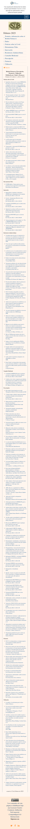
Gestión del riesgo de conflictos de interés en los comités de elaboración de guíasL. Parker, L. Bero (16, 424)
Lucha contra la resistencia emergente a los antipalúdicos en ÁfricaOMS (15, 358)
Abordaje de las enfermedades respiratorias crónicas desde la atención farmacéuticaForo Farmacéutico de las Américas (15, 666)
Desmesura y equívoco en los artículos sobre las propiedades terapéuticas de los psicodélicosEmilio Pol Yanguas (16, 450)
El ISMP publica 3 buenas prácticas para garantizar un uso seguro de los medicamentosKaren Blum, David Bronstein (15, 185)
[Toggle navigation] (26, 17)
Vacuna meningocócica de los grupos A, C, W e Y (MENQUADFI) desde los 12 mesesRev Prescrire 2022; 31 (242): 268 (16, 221)
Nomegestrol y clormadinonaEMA (12, 569)
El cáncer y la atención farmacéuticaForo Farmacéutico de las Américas (13, 671)
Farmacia (8, 61)
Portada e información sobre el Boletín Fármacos (15, 37)
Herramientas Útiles (11, 47)
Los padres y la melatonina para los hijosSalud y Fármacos (14, 703)
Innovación (8, 50)
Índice (7, 41)
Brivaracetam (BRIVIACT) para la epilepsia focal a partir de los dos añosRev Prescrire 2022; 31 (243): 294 (15, 524)
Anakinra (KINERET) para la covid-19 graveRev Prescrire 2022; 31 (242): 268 (15, 111)
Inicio (7, 67)
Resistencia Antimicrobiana (14, 53)
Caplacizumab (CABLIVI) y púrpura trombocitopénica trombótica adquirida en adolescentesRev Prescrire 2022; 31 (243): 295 (15, 531)
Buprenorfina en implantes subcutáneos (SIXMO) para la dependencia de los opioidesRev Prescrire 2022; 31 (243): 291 (15, 194)
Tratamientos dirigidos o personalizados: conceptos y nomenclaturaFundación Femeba (14, 410)
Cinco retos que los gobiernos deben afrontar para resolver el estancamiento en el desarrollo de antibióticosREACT (16, 246)
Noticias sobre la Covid (12, 44)
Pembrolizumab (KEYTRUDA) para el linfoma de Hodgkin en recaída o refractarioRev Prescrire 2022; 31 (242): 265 (16, 581)
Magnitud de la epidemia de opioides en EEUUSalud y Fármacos (16, 762)
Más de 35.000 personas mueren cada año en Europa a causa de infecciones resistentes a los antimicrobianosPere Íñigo (16, 336)
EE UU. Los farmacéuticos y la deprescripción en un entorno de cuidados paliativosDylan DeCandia (16, 642)
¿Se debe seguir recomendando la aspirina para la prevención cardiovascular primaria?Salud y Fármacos (16, 519)
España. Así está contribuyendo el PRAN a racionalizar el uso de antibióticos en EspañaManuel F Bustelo (15, 343)
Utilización (8, 64)
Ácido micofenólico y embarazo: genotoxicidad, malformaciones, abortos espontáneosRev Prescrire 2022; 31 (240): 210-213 (16, 477)
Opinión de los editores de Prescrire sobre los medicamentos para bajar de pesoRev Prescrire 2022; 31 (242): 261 (15, 210)
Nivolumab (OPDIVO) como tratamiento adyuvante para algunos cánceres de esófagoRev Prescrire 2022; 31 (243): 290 (15, 565)
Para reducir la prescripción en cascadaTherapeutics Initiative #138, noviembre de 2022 (16, 391)
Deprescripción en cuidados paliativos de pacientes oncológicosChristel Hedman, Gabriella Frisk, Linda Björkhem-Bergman (14, 404)
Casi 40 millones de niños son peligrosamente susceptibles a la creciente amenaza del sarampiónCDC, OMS (15, 727)
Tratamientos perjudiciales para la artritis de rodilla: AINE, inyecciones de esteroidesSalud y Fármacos (15, 634)
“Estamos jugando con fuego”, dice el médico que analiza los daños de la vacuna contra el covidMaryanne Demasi (15, 97)
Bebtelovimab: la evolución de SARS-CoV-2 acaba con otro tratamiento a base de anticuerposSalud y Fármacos (16, 128)
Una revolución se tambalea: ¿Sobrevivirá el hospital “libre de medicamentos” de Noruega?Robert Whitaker (16, 438)
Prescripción (9, 58)
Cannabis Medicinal (11, 55)
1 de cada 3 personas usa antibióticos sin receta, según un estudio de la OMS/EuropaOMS (16, 312)
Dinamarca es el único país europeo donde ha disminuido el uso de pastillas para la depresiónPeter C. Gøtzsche (16, 750)
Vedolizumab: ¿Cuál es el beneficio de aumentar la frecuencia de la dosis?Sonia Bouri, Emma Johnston (16, 599)
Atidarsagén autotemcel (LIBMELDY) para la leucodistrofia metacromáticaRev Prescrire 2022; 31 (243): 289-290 (15, 503)
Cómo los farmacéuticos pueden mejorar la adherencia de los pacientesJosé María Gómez (15, 681)
